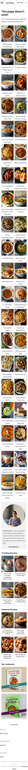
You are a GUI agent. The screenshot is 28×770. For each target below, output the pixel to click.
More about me (13, 547)
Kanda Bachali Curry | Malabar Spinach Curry (7, 70)
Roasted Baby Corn (20, 374)
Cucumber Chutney (20, 67)
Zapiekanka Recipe (7, 281)
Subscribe (3, 745)
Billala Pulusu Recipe (21, 163)
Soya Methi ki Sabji (7, 258)
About (2, 757)
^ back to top (14, 724)
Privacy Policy (4, 733)
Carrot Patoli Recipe (20, 139)
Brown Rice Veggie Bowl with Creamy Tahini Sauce (7, 211)
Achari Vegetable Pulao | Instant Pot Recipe (7, 495)
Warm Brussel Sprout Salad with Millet (20, 446)
